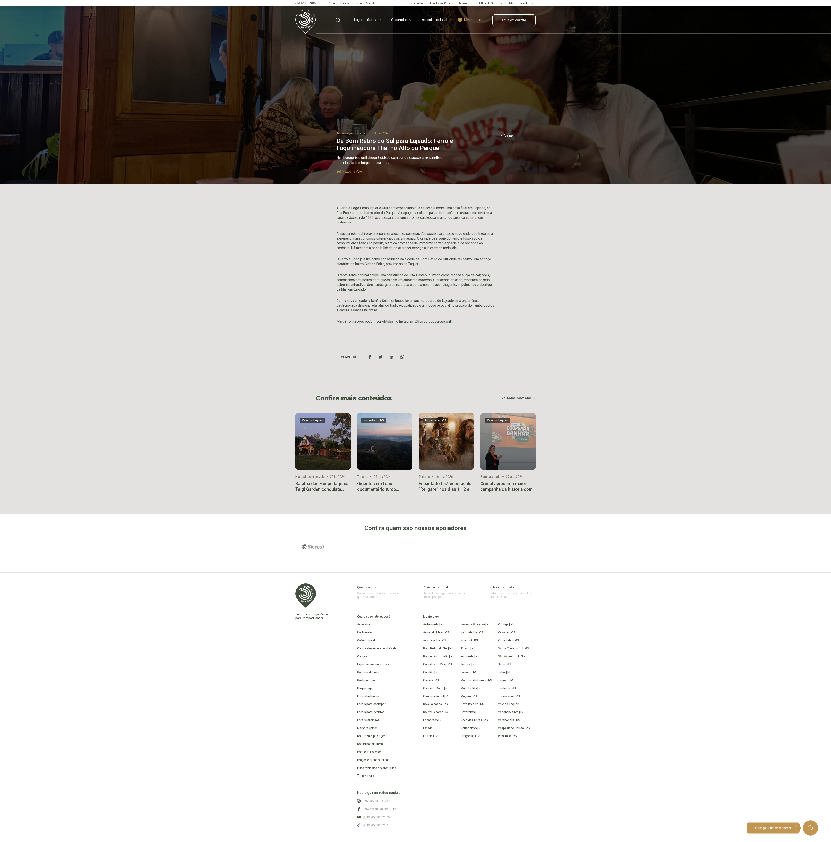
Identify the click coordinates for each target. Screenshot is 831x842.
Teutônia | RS (507, 688)
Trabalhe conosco (351, 3)
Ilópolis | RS (468, 648)
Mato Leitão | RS (472, 688)
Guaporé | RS (469, 640)
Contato (370, 3)
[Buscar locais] (337, 20)
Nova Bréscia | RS (472, 704)
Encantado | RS (433, 720)
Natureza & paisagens (372, 736)
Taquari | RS (506, 680)
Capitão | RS (431, 672)
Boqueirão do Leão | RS (438, 656)
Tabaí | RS (504, 672)
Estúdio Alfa (506, 3)
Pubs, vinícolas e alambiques (376, 768)
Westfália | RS (507, 736)
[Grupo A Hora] (305, 3)
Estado (428, 728)
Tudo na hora (466, 3)
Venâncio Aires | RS (511, 712)
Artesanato (365, 624)
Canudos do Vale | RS (437, 664)
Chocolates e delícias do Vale (376, 648)
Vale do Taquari (508, 704)
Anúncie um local (436, 587)
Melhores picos (367, 728)
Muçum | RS (469, 696)
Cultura (362, 656)
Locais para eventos (370, 712)
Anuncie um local (434, 20)
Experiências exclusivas (373, 664)
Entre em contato (514, 20)
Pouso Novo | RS (472, 728)
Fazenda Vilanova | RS (476, 624)
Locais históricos (368, 696)
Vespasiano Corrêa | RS (514, 728)
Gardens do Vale (368, 672)
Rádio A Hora (525, 3)
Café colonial (366, 640)
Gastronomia (366, 680)
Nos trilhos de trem (370, 744)
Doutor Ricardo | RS (436, 712)
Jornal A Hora (417, 3)
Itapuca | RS (469, 664)
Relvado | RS (506, 632)
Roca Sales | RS (508, 640)
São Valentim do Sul (511, 656)
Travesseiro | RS (509, 696)
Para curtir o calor (369, 752)
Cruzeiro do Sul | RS (436, 696)
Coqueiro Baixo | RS (436, 688)
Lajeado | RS (469, 672)
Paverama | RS (471, 712)
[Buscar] (810, 828)
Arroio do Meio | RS (436, 632)
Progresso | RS (470, 736)
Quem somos (366, 587)
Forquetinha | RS (472, 632)
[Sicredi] (312, 546)
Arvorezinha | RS (434, 640)
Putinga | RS (506, 624)
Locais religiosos (368, 720)
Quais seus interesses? (373, 616)
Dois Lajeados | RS (435, 704)
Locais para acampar (371, 704)
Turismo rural (366, 775)
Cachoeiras (364, 632)
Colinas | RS (431, 680)
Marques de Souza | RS (476, 680)
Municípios (431, 616)
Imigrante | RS (470, 656)
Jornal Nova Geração (441, 3)
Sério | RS (504, 664)
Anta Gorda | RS (433, 624)
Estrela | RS (430, 736)
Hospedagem (366, 688)
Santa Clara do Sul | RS (513, 648)
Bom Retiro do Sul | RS (438, 648)
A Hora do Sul (487, 3)
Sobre (332, 3)
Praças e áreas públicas (373, 760)
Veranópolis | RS (509, 720)
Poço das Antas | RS (474, 720)
